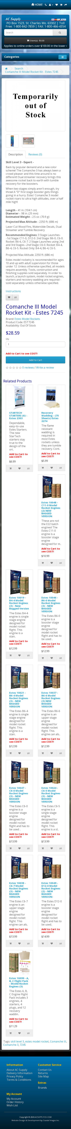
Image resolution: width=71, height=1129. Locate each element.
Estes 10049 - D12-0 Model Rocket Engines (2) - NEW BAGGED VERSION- (50, 889)
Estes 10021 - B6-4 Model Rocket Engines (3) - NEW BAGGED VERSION (18, 699)
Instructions (13, 291)
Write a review (45, 367)
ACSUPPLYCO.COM (43, 1117)
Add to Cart (35, 360)
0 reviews (28, 367)
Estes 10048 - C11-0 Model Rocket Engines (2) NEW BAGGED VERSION (50, 509)
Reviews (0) (35, 154)
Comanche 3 (10, 1045)
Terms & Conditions (19, 1080)
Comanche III (58, 1041)
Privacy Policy (15, 1076)
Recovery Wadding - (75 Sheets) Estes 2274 (50, 417)
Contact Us (45, 1070)
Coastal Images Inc (51, 1120)
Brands (42, 1087)
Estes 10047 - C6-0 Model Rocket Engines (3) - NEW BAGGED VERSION (18, 794)
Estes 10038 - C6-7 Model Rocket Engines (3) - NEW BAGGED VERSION (18, 889)
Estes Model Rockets (27, 319)
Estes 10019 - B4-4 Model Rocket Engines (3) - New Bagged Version (19, 603)
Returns (43, 1073)
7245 (23, 1045)
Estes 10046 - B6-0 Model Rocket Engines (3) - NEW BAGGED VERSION (50, 604)
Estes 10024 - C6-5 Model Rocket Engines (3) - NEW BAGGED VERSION (50, 794)
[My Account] (51, 4)
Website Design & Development (26, 1120)
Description (15, 154)
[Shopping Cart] (61, 4)
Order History (15, 1102)
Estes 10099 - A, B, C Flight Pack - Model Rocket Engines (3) (19, 982)
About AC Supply (17, 1070)
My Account (14, 1099)
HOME (38, 4)
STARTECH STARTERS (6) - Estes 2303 (18, 415)
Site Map (43, 1076)
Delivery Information (19, 1073)
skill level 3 (17, 1041)
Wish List (12, 1105)
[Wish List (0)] (56, 4)
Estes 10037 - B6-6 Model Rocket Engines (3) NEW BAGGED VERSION (50, 699)
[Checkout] (66, 4)
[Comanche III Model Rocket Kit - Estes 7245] (35, 105)
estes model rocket (37, 1041)
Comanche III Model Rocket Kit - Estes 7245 (31, 72)
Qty (7, 339)
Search (19, 68)
